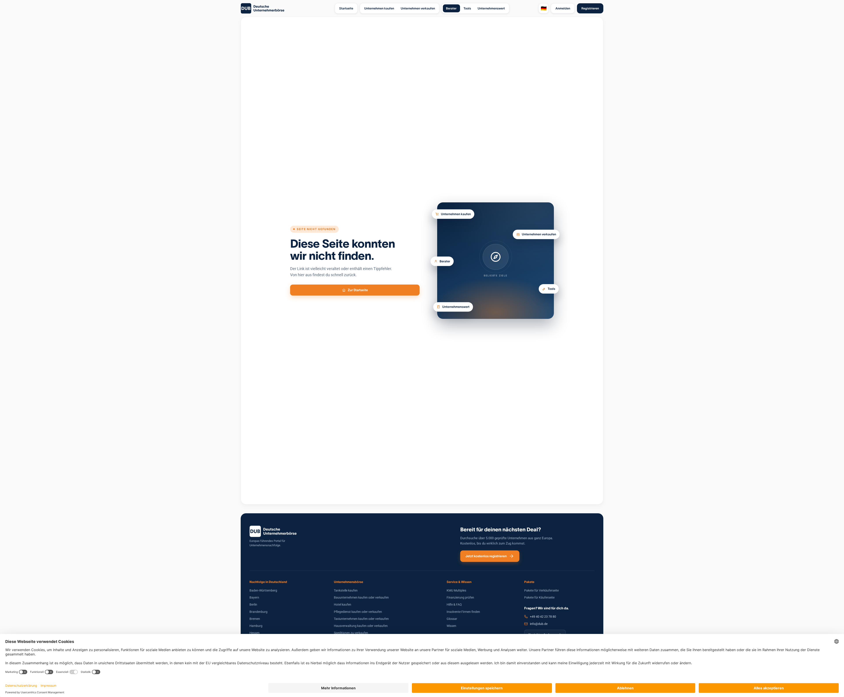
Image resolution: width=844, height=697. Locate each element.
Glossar (452, 619)
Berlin (253, 604)
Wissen (451, 626)
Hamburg (255, 626)
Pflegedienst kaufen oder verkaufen (358, 612)
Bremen (254, 619)
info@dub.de (539, 624)
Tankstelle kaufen (346, 590)
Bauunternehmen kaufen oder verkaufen (361, 597)
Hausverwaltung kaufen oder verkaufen (361, 626)
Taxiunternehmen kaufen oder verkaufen (361, 619)
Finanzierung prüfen (460, 597)
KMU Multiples (456, 590)
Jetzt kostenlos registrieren (486, 556)
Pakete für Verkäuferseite (541, 590)
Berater (445, 263)
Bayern (254, 597)
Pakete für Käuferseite (539, 597)
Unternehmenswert (455, 305)
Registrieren (590, 8)
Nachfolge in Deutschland (268, 582)
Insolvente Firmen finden (463, 612)
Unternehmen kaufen (456, 212)
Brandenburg (258, 612)
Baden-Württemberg (263, 590)
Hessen (254, 633)
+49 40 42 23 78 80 (543, 616)
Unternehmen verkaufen (539, 233)
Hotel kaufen (342, 604)
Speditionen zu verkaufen (351, 633)
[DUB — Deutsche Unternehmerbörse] (286, 8)
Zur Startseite (358, 290)
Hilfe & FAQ (454, 604)
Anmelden (562, 8)
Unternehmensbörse (348, 582)
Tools (551, 290)
